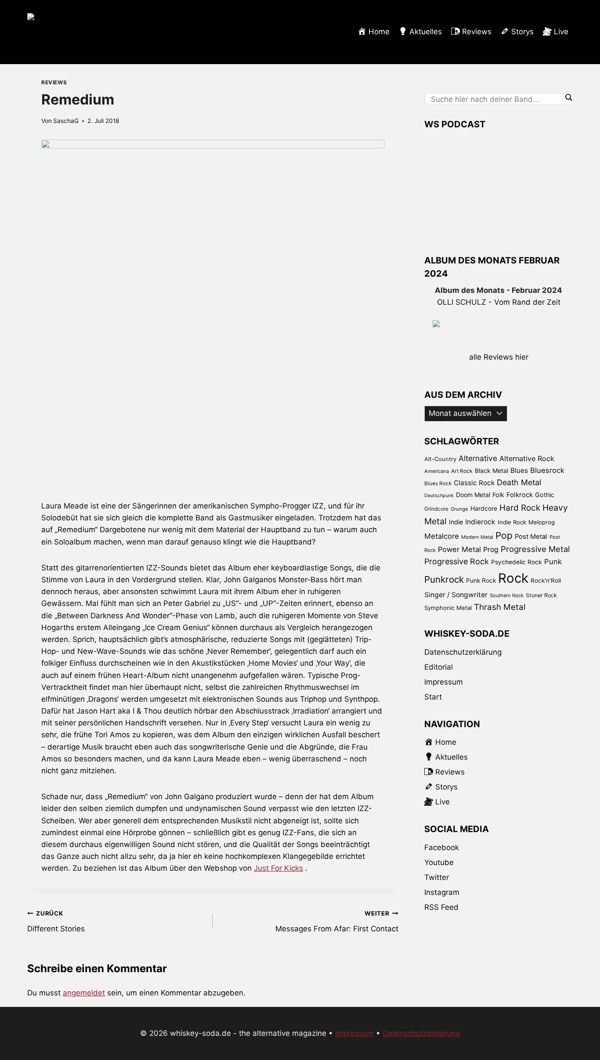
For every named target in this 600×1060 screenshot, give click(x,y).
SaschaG (66, 120)
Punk (553, 561)
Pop (504, 535)
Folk (498, 494)
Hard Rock (519, 508)
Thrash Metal (499, 607)
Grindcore (436, 508)
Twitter (436, 877)
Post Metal (531, 537)
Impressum (443, 682)
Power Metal (459, 549)
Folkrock (519, 495)
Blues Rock (438, 483)
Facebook (441, 847)
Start (433, 696)
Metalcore (441, 536)
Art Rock (462, 471)
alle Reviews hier (498, 357)
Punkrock (444, 579)
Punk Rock (481, 580)
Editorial (438, 667)
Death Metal (519, 482)
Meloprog (541, 522)
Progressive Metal (535, 549)
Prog (491, 549)
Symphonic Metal (448, 607)
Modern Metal (477, 537)
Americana (436, 471)
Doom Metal (473, 494)
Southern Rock (507, 595)
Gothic (544, 494)
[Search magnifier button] (568, 97)
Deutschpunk (439, 495)
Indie (456, 522)
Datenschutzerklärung (463, 652)
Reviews (54, 82)
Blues (519, 470)
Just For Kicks (278, 868)
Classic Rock (474, 483)
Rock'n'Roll (546, 580)
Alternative (478, 458)
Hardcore (483, 508)
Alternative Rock (526, 458)
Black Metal (491, 470)
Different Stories (56, 921)
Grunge (459, 509)
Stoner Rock (541, 595)
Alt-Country (440, 458)
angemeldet (84, 992)
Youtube (439, 862)
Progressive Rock (456, 561)
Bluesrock (547, 470)
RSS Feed (441, 907)
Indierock (480, 522)
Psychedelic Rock (516, 562)
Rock (513, 578)
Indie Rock (512, 522)
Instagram (441, 892)
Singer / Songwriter (456, 595)
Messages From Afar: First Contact (336, 921)
